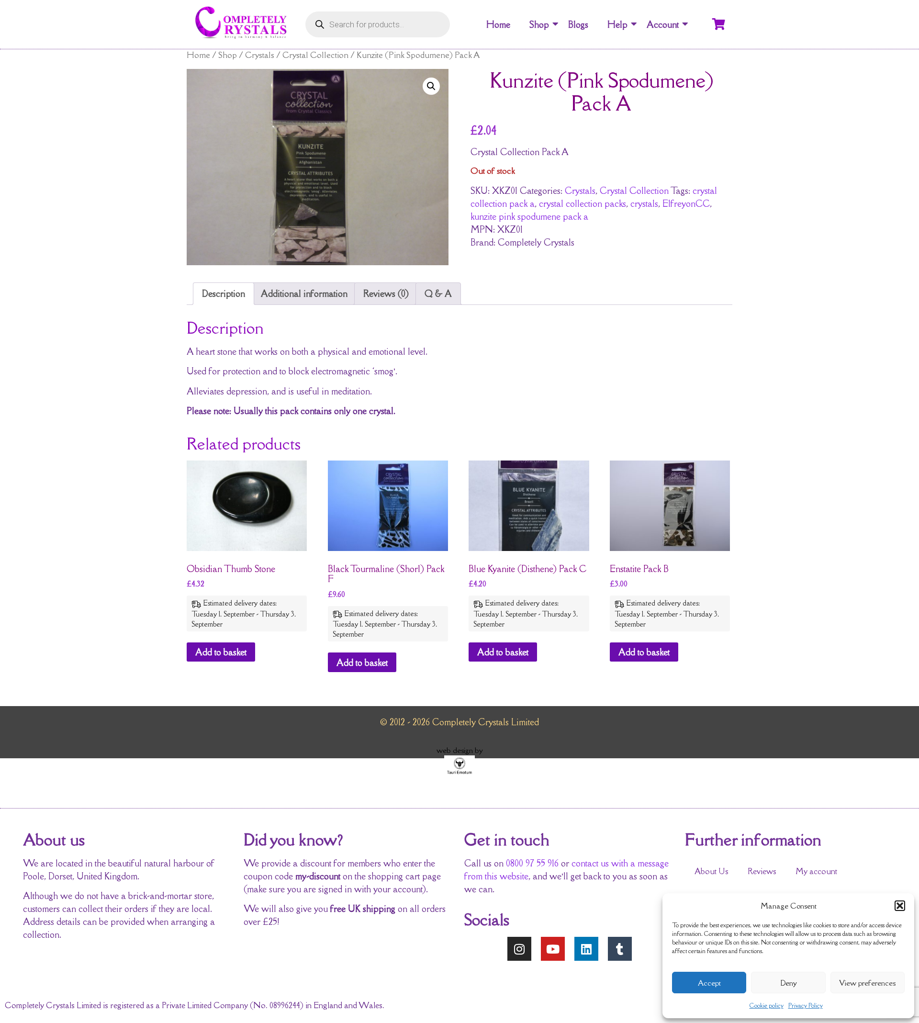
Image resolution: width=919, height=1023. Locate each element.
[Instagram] (519, 949)
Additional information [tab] (304, 293)
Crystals (259, 54)
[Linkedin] (586, 949)
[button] (900, 906)
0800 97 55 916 (532, 863)
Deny (788, 983)
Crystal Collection (315, 54)
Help (617, 24)
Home (498, 24)
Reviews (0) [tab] (386, 293)
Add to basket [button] (221, 652)
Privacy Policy (805, 1005)
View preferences (867, 983)
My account (816, 871)
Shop (539, 24)
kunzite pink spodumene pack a (529, 216)
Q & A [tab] (438, 293)
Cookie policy (767, 1005)
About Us (711, 871)
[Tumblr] (620, 949)
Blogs (578, 24)
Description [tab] (223, 293)
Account (663, 24)
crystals (644, 203)
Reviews (762, 871)
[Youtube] (553, 949)
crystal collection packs (582, 203)
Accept (709, 983)
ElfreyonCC (686, 203)
